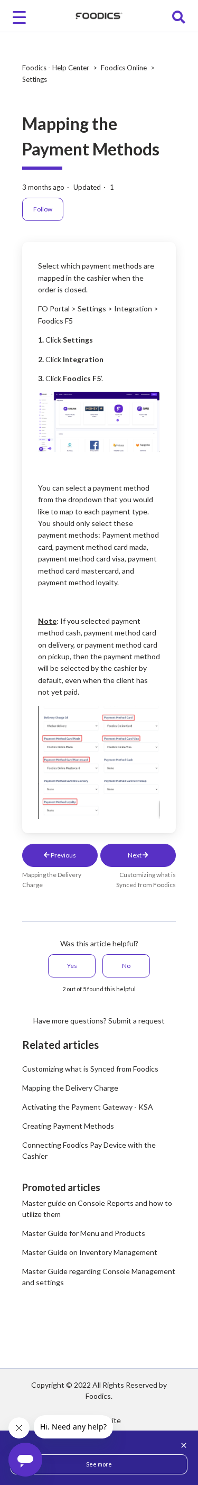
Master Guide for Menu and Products (83, 1233)
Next (135, 855)
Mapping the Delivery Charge (70, 1087)
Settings (34, 79)
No (126, 966)
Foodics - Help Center (55, 67)
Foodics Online (124, 67)
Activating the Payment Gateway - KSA (87, 1106)
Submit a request (136, 1020)
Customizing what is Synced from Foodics (90, 1068)
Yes (72, 966)
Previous (63, 855)
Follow (42, 209)
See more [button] (99, 1464)
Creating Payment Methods (68, 1125)
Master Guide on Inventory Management (89, 1252)
